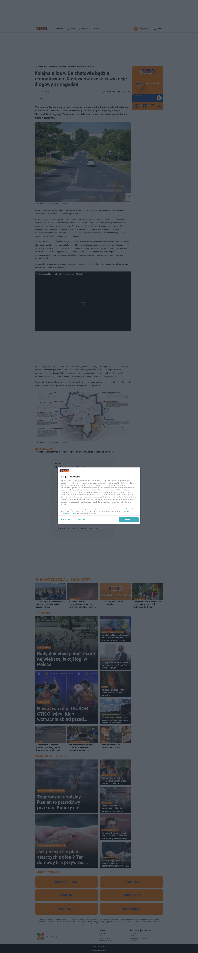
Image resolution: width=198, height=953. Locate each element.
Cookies (73, 513)
